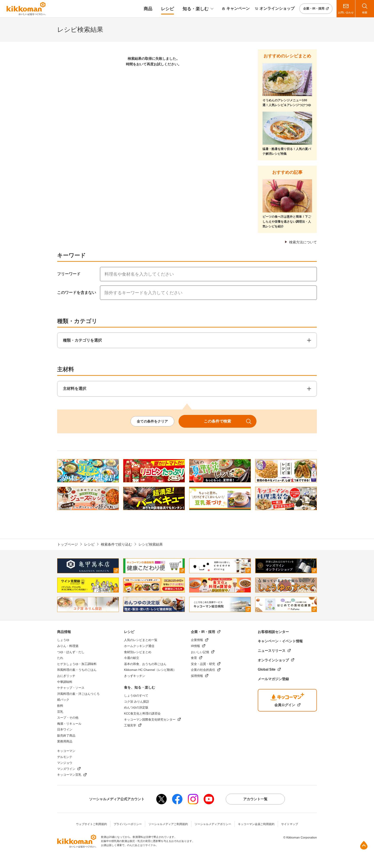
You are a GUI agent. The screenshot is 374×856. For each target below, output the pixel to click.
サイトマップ (289, 824)
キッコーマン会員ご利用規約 (256, 824)
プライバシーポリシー (128, 824)
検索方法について (303, 242)
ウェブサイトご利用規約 (91, 824)
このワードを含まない (76, 292)
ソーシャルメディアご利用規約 (168, 824)
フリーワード (69, 274)
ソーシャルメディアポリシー (213, 824)
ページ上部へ (364, 845)
